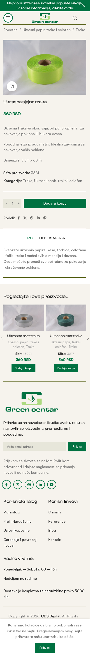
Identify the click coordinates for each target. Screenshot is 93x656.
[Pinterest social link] (32, 218)
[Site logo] (45, 17)
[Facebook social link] (18, 218)
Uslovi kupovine (16, 530)
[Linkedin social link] (38, 218)
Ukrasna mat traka (23, 336)
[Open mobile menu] (8, 17)
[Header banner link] (45, 5)
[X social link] (25, 218)
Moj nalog (11, 512)
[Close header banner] (84, 5)
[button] (23, 368)
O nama (54, 512)
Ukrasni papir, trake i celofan (47, 30)
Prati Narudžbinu (17, 521)
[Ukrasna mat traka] (23, 318)
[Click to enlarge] (12, 86)
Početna (10, 30)
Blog (52, 530)
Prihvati (45, 647)
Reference (56, 521)
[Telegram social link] (45, 218)
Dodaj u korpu (55, 203)
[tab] (29, 238)
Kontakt (55, 539)
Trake (80, 30)
